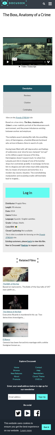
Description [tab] (27, 88)
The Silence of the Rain (12, 311)
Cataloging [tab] (27, 110)
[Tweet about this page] (18, 413)
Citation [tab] (27, 102)
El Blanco (6, 339)
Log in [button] (27, 193)
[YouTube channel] (27, 413)
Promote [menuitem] (16, 379)
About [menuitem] (16, 376)
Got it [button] (46, 427)
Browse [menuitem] (16, 370)
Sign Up (42, 397)
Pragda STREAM (22, 117)
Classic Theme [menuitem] (38, 376)
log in (30, 241)
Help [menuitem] (38, 370)
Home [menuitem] (16, 367)
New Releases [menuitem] (16, 373)
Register (24, 245)
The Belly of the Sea (11, 284)
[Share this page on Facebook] (37, 413)
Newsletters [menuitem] (38, 373)
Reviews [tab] (27, 95)
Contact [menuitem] (38, 367)
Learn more (26, 430)
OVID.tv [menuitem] (38, 379)
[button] (44, 4)
